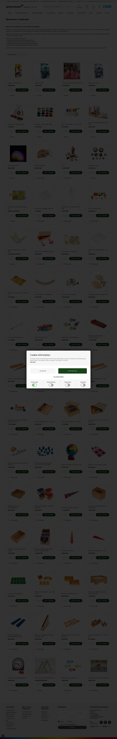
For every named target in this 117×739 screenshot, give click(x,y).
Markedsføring (51, 382)
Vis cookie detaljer (58, 377)
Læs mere (33, 362)
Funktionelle (67, 382)
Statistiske (83, 382)
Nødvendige (34, 382)
